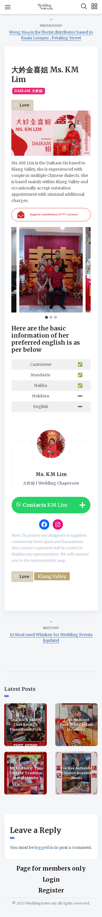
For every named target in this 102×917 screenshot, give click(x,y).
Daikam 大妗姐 (28, 91)
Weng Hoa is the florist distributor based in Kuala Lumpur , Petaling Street (51, 35)
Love (24, 105)
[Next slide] (88, 269)
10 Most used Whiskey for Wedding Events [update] (51, 637)
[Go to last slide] (14, 269)
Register (51, 890)
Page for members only (51, 868)
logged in (44, 847)
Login (51, 879)
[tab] (46, 317)
